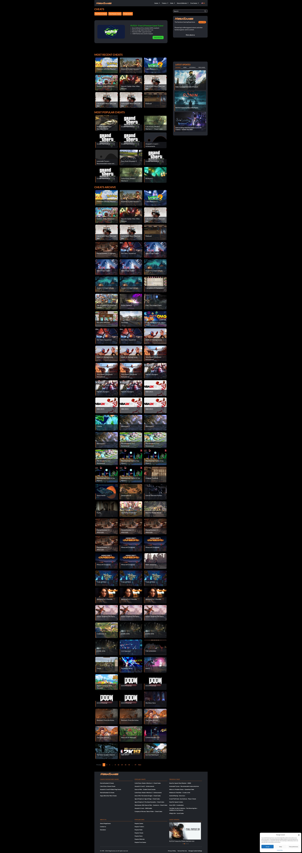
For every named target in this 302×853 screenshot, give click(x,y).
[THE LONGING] (155, 647)
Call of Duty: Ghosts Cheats (107, 786)
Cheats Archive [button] (127, 13)
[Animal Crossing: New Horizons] (106, 682)
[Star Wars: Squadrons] (131, 249)
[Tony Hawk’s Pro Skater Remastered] (155, 353)
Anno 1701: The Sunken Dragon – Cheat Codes (148, 795)
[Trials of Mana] (106, 578)
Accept (267, 846)
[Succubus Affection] (106, 318)
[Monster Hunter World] (155, 509)
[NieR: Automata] (155, 561)
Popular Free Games (140, 842)
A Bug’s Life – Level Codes (176, 813)
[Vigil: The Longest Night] (155, 301)
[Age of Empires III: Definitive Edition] (106, 301)
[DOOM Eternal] (131, 682)
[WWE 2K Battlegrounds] (155, 336)
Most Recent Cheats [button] (100, 13)
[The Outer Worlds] (155, 716)
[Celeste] (106, 422)
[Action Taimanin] (131, 301)
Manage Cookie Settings (195, 851)
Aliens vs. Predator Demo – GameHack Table (181, 789)
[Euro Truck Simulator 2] (131, 157)
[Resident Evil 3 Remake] (106, 595)
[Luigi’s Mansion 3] (155, 65)
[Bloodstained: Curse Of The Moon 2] (131, 474)
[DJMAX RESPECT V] (155, 733)
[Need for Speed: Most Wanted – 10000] (106, 123)
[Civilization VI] (106, 630)
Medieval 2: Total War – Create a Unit (179, 792)
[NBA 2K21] (155, 388)
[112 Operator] (131, 647)
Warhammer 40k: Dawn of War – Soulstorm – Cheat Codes (151, 805)
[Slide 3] (185, 843)
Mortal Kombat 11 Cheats (107, 792)
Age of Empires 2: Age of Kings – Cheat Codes (147, 799)
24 (122, 764)
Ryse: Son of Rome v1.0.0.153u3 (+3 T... (181, 841)
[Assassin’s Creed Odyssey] (131, 65)
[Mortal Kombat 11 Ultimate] (106, 249)
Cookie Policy (280, 850)
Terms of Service (182, 851)
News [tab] (184, 67)
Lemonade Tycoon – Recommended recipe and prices (184, 786)
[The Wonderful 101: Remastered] (131, 440)
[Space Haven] (106, 491)
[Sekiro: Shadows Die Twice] (106, 612)
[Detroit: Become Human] (155, 491)
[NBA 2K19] (131, 751)
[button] (299, 835)
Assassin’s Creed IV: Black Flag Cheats (110, 789)
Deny (280, 846)
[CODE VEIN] (131, 630)
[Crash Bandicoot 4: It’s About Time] (155, 318)
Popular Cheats (139, 833)
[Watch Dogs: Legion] (155, 249)
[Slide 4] (186, 843)
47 (135, 764)
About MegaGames (105, 823)
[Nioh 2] (155, 664)
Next (139, 764)
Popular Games (139, 823)
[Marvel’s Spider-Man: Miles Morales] (131, 82)
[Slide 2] (184, 843)
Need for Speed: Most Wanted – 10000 (180, 783)
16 (118, 764)
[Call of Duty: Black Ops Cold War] (155, 82)
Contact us (103, 826)
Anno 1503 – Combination (176, 805)
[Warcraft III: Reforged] (131, 733)
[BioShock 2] (155, 174)
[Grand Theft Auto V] (131, 123)
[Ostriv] (106, 664)
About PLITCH (158, 37)
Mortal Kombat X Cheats (107, 783)
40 (129, 764)
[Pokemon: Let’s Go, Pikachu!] (106, 65)
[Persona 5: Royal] (131, 664)
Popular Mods (138, 829)
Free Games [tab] (201, 67)
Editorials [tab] (192, 67)
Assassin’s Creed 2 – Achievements (144, 786)
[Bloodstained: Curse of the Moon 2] (131, 457)
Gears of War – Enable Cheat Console (145, 789)
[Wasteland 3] (131, 422)
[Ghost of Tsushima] (155, 474)
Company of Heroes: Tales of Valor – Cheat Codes (148, 811)
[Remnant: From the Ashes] (106, 716)
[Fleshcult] (155, 100)
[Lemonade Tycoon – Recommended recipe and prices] (106, 157)
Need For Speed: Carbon (176, 802)
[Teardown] (131, 318)
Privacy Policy (172, 851)
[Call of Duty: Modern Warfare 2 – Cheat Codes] (155, 123)
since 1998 (202, 22)
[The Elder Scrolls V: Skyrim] (106, 751)
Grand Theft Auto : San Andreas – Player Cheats (182, 799)
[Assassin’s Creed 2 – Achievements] (155, 140)
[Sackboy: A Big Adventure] (106, 82)
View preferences (293, 846)
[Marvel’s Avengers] (155, 370)
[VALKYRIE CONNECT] (131, 509)
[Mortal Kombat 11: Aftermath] (106, 526)
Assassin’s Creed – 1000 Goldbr (143, 808)
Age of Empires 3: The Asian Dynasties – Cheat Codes (149, 802)
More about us (190, 35)
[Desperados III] (131, 491)
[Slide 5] (188, 843)
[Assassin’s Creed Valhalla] (155, 267)
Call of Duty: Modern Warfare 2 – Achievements (148, 792)
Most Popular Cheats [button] (115, 13)
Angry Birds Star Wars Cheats (108, 795)
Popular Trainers (139, 826)
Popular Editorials (140, 839)
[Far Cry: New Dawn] (155, 751)
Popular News (139, 836)
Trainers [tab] (177, 67)
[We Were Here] (155, 699)
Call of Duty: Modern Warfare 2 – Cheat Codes (148, 783)
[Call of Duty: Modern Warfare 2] (131, 174)
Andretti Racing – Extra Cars (177, 795)
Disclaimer (103, 829)
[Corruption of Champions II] (155, 284)
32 (125, 764)
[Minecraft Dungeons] (131, 543)
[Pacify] (106, 509)
